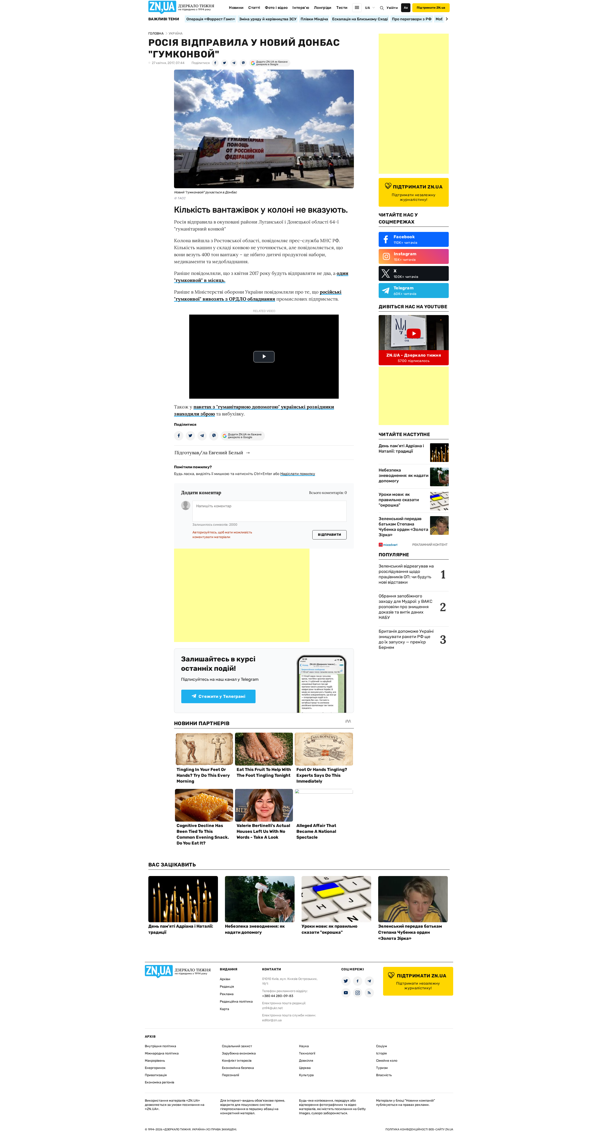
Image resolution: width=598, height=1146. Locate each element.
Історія (381, 1053)
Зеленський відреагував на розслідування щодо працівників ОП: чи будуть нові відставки (406, 574)
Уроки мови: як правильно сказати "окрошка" (399, 500)
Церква (305, 1068)
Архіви (225, 979)
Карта (224, 1009)
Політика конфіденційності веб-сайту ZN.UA (419, 1129)
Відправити (329, 535)
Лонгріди (322, 7)
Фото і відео (276, 7)
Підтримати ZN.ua (431, 7)
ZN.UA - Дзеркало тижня (413, 355)
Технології (307, 1053)
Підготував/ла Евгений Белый (208, 452)
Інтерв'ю (300, 7)
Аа (406, 7)
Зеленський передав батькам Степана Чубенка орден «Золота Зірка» (403, 526)
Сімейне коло (386, 1061)
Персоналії (230, 1075)
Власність (384, 1075)
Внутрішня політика (160, 1046)
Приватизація (156, 1075)
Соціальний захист (237, 1046)
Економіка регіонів (159, 1082)
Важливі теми (163, 19)
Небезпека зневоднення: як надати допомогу (403, 475)
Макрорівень (155, 1061)
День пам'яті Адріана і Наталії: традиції (401, 448)
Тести (342, 7)
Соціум (381, 1046)
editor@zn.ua (272, 1020)
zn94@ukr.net (272, 1008)
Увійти (392, 8)
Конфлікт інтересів (237, 1061)
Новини (236, 7)
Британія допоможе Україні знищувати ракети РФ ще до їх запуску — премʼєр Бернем (406, 639)
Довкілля (306, 1061)
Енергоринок (155, 1068)
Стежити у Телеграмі (222, 696)
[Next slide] (446, 19)
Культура (306, 1075)
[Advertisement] (242, 595)
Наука (304, 1046)
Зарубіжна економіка (239, 1053)
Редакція (227, 987)
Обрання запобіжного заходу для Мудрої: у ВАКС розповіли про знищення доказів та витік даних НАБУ (405, 606)
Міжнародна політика (162, 1053)
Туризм (382, 1068)
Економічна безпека (238, 1068)
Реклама (227, 994)
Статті (254, 7)
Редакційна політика (236, 1002)
